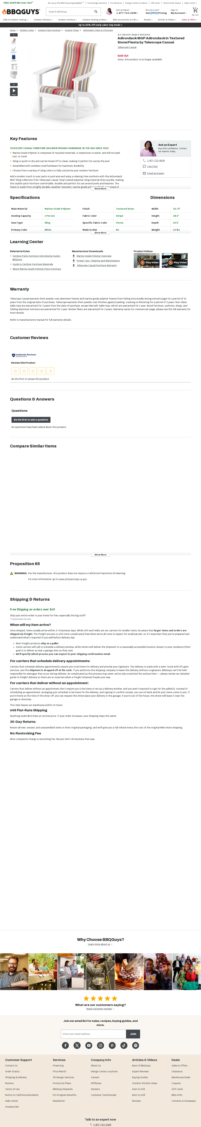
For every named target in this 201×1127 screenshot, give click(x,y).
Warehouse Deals (181, 1077)
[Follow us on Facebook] (65, 1045)
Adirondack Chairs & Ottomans (98, 30)
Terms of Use (12, 1089)
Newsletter (59, 1100)
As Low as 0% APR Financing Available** (66, 3)
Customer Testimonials (103, 1095)
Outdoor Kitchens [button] (42, 19)
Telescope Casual (127, 47)
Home (13, 30)
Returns (9, 1083)
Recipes (136, 1100)
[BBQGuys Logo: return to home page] (23, 11)
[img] (66, 81)
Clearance (177, 1071)
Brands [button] (147, 19)
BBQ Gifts (177, 1095)
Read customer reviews (99, 1008)
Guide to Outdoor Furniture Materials (33, 264)
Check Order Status (172, 3)
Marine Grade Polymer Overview (94, 256)
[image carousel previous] (14, 34)
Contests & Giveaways (184, 1100)
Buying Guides (140, 1077)
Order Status (12, 1071)
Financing (58, 1065)
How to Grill (138, 1089)
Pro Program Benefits (64, 1095)
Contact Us (11, 1065)
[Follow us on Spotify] (135, 1045)
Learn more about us (99, 944)
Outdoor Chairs (72, 30)
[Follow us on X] (77, 1045)
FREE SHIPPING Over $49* (18, 2)
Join (133, 1034)
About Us (96, 1065)
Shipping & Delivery (16, 1077)
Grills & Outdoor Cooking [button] (14, 19)
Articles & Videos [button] (166, 19)
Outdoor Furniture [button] (66, 19)
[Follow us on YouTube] (88, 1045)
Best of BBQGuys (141, 1065)
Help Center (11, 1100)
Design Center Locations (136, 3)
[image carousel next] (14, 84)
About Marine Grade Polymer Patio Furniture (37, 268)
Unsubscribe (12, 1106)
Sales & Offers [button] (189, 19)
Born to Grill (138, 1095)
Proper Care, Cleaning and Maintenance (98, 260)
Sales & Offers (179, 1065)
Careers (95, 1077)
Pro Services (116, 3)
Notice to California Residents (21, 1095)
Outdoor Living (27, 30)
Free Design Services (97, 3)
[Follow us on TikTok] (123, 1045)
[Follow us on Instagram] (100, 1045)
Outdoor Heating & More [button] (94, 19)
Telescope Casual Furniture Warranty (97, 265)
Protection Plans (62, 1083)
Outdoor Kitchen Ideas (144, 1083)
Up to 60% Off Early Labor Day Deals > (100, 24)
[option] (13, 44)
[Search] (96, 12)
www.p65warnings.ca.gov (73, 579)
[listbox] (14, 60)
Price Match (59, 1071)
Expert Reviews (140, 1071)
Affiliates (96, 1083)
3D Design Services (63, 1077)
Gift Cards (155, 3)
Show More (100, 189)
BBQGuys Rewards (63, 1089)
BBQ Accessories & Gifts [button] (125, 19)
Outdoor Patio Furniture (49, 30)
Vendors (95, 1089)
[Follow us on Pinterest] (112, 1045)
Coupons (176, 1083)
